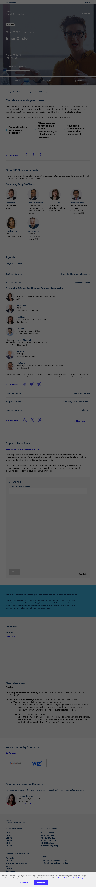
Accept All (41, 883)
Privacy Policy (63, 878)
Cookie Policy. (77, 878)
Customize (24, 883)
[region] (48, 879)
